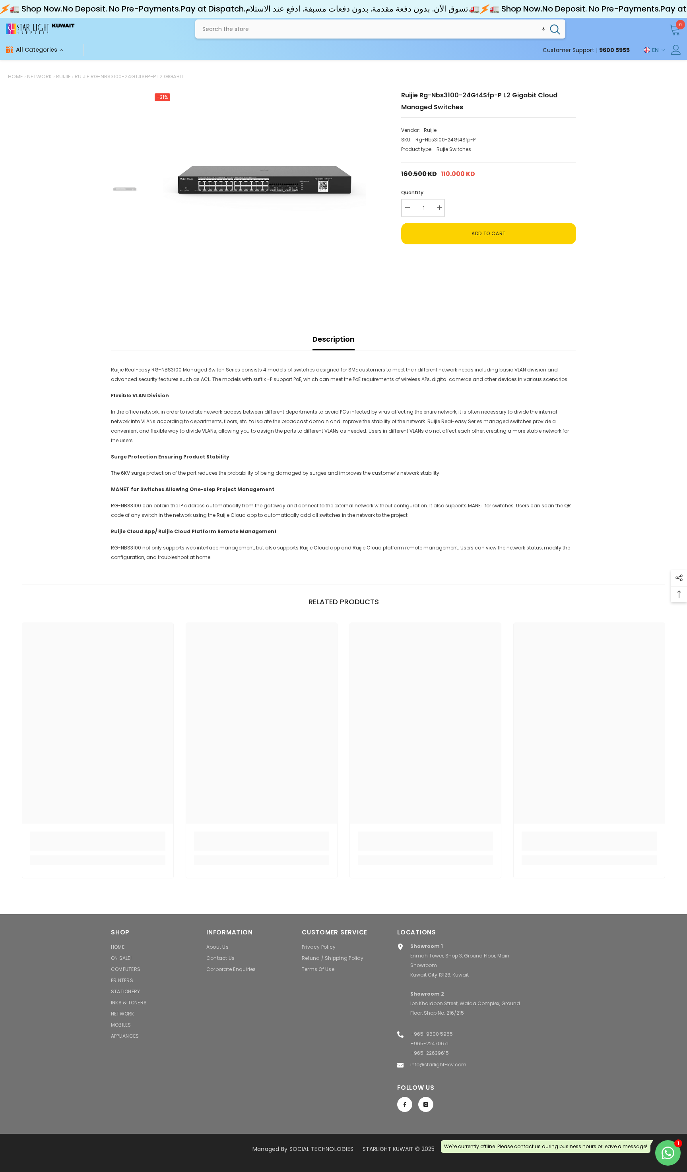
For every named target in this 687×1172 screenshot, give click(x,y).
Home (15, 76)
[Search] (380, 29)
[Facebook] (404, 1104)
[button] (543, 29)
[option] (264, 191)
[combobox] (370, 29)
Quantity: (413, 192)
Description (333, 339)
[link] (97, 846)
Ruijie (63, 76)
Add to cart (489, 233)
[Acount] (676, 50)
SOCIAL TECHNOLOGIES (321, 1149)
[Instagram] (425, 1104)
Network (39, 76)
